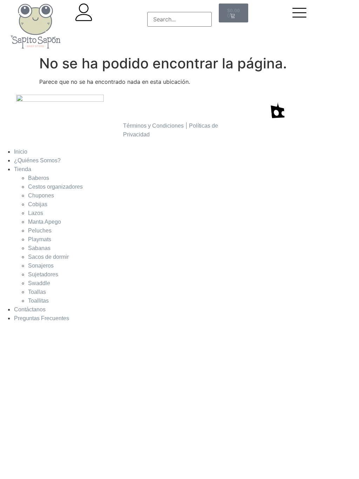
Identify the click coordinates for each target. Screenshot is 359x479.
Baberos (38, 178)
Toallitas (38, 301)
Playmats (39, 239)
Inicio (20, 152)
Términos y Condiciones (153, 126)
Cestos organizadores (55, 187)
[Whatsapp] (170, 103)
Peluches (40, 231)
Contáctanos (30, 309)
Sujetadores (43, 274)
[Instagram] (132, 103)
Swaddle (39, 283)
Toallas (37, 292)
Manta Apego (44, 222)
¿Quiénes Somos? (37, 160)
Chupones (41, 195)
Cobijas (37, 204)
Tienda (22, 169)
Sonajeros (41, 266)
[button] (179, 8)
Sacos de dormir (48, 257)
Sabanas (39, 248)
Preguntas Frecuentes (41, 318)
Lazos (35, 213)
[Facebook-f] (151, 103)
